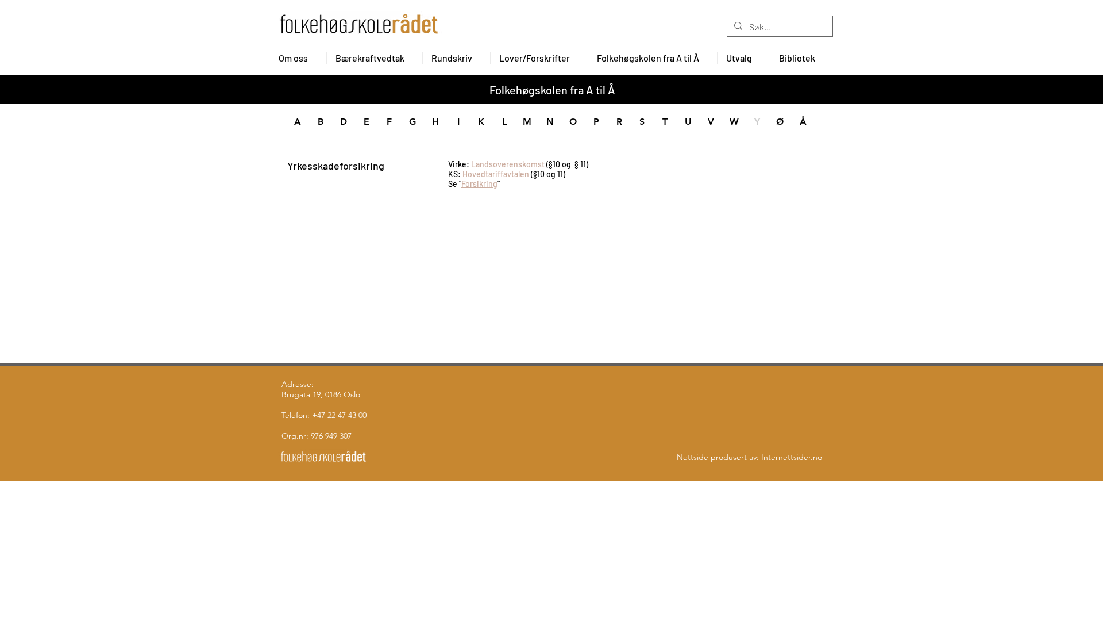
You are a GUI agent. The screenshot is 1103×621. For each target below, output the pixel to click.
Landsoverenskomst (508, 164)
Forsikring (479, 184)
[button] (298, 58)
